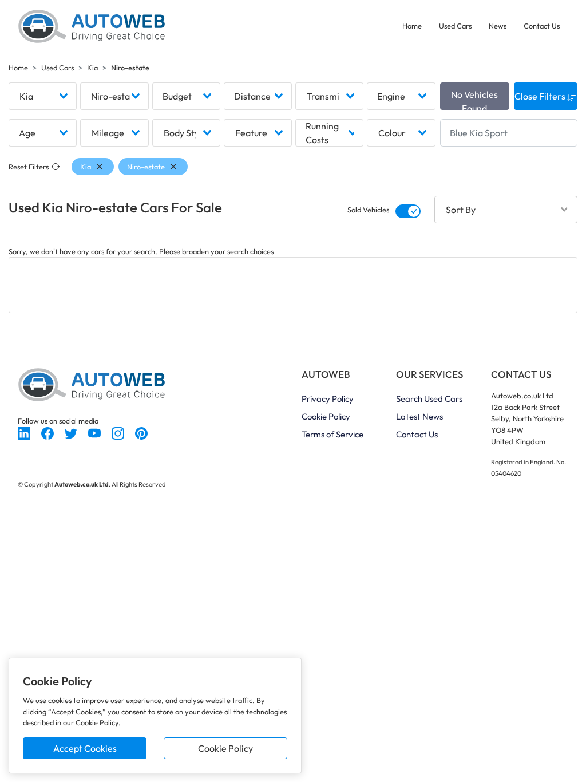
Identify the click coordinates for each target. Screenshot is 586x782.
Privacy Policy (328, 398)
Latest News (419, 416)
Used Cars (455, 25)
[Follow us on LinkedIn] (25, 432)
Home (412, 25)
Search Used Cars (429, 398)
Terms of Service (332, 434)
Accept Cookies (85, 748)
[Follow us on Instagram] (119, 432)
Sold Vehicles (368, 209)
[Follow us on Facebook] (48, 432)
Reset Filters (29, 166)
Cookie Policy (225, 748)
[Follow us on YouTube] (95, 432)
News (497, 25)
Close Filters (540, 96)
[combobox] (43, 96)
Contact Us (542, 25)
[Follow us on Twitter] (72, 432)
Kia (92, 67)
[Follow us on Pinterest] (141, 432)
